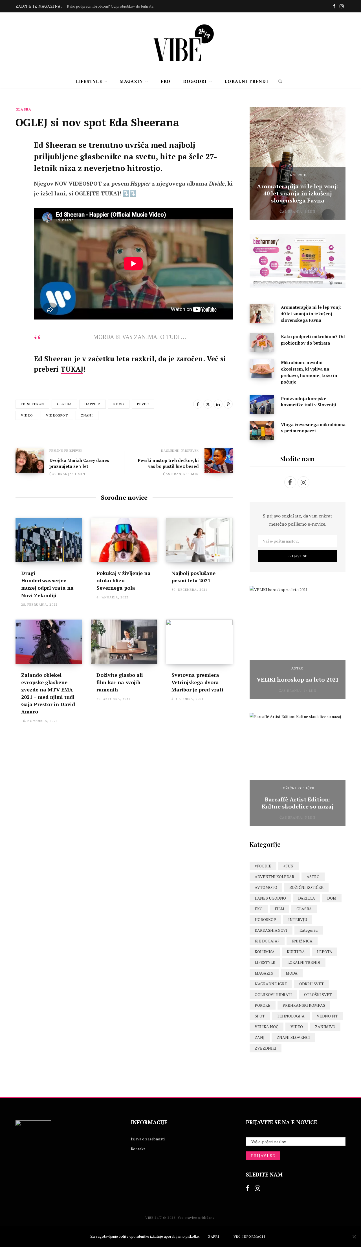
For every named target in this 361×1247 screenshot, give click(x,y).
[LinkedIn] (218, 404)
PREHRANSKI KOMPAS (304, 1005)
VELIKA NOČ (266, 1026)
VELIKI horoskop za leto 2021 (298, 679)
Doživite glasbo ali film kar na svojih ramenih (119, 682)
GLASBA (23, 109)
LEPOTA (324, 951)
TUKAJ (72, 369)
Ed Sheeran (32, 404)
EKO (166, 81)
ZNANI (87, 415)
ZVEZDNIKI (265, 1048)
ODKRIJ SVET (311, 983)
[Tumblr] (21, 191)
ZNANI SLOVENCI (293, 1037)
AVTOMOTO (266, 887)
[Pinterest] (21, 176)
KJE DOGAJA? (267, 941)
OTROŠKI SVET (318, 994)
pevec (143, 404)
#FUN (288, 866)
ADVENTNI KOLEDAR (274, 876)
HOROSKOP (265, 919)
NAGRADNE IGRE (271, 983)
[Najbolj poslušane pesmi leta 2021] (199, 540)
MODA (292, 973)
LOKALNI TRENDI (246, 81)
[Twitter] (21, 162)
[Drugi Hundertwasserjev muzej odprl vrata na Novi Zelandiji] (49, 540)
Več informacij (249, 1236)
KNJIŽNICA (302, 941)
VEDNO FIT (327, 1016)
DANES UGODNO (270, 898)
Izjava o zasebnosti (148, 1139)
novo (118, 404)
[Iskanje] (280, 81)
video (27, 415)
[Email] (21, 206)
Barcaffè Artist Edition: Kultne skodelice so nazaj (298, 803)
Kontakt (138, 1148)
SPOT (260, 1016)
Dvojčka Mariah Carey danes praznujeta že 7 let (79, 463)
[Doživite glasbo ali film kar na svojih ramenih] (124, 642)
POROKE (262, 1005)
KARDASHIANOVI (271, 930)
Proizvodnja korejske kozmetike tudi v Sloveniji (308, 402)
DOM (331, 898)
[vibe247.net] (180, 43)
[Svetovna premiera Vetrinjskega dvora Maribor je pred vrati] (199, 642)
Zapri (213, 1236)
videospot (57, 415)
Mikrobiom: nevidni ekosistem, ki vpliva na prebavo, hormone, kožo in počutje (309, 372)
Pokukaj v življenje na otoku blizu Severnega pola (123, 580)
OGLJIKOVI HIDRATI (273, 994)
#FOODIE (263, 866)
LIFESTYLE (89, 81)
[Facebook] (21, 147)
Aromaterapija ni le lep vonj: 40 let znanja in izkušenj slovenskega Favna (297, 193)
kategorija (309, 930)
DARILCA (306, 898)
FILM (279, 908)
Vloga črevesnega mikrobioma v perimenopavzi (313, 428)
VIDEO (296, 1026)
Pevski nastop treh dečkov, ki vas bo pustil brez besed (168, 463)
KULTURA (296, 951)
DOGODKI (195, 81)
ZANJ (260, 1037)
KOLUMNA (265, 951)
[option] (297, 163)
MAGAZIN (131, 81)
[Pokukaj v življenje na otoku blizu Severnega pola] (124, 540)
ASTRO (297, 668)
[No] (354, 1236)
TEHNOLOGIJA (291, 1016)
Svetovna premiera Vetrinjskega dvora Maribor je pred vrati (197, 682)
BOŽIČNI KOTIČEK (298, 788)
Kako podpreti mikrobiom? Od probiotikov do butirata (110, 6)
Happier (92, 404)
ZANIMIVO (325, 1026)
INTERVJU (298, 175)
